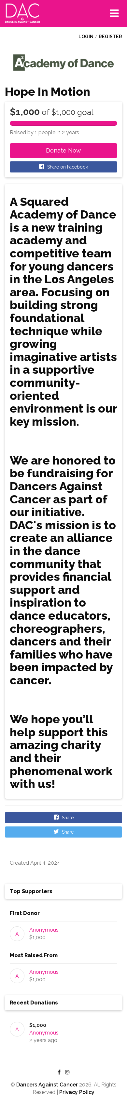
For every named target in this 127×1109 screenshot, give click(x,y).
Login (85, 36)
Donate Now (63, 150)
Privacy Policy (76, 1092)
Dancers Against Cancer (47, 1085)
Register (110, 36)
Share (67, 817)
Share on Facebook (67, 167)
